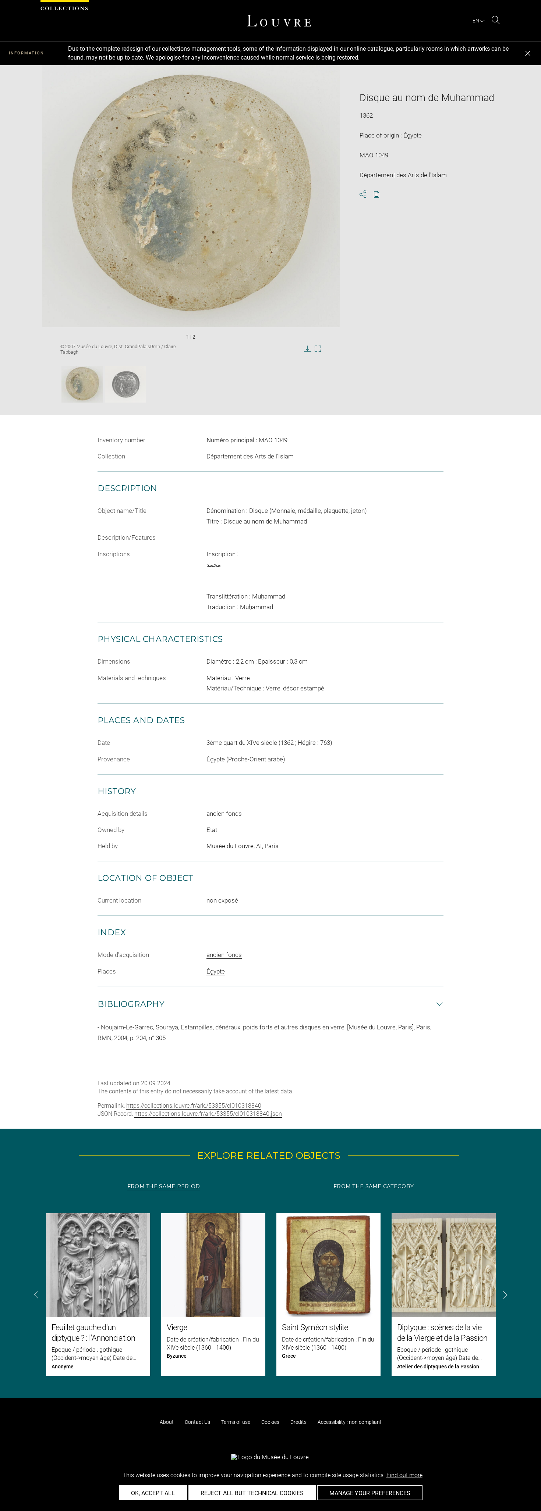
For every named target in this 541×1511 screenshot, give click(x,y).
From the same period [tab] (163, 1186)
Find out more (404, 1475)
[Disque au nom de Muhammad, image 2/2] (125, 384)
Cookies (270, 1422)
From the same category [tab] (373, 1186)
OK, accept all (153, 1493)
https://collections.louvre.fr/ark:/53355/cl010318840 (193, 1105)
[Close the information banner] (527, 53)
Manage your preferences (369, 1493)
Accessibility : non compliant (350, 1422)
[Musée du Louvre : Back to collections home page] (279, 20)
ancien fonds (224, 954)
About (167, 1422)
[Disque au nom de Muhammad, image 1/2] (82, 384)
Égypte (215, 971)
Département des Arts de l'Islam (250, 456)
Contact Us (197, 1422)
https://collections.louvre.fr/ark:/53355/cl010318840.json (208, 1113)
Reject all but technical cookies (252, 1493)
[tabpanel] (270, 1294)
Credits (298, 1422)
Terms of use (235, 1422)
